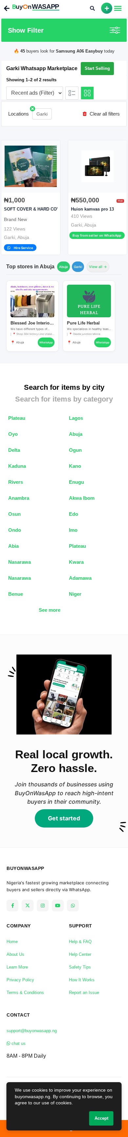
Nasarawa (19, 562)
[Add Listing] (106, 8)
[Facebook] (12, 905)
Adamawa (80, 578)
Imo (73, 530)
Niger (75, 594)
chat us (18, 1043)
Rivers (15, 482)
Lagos (76, 418)
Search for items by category (64, 399)
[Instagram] (43, 905)
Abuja (23, 237)
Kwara (76, 562)
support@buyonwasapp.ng (32, 1030)
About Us (15, 954)
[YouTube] (58, 905)
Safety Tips (80, 967)
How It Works (82, 979)
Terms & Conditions (25, 992)
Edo (73, 514)
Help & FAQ (80, 941)
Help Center (80, 954)
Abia (13, 546)
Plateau (16, 418)
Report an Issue (84, 992)
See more (49, 610)
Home (12, 941)
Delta (14, 450)
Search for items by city (64, 387)
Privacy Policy (20, 979)
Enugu (76, 482)
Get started (64, 818)
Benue (15, 594)
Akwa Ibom (82, 498)
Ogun (75, 450)
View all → (98, 266)
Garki (42, 114)
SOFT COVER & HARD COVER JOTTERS (45, 209)
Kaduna (17, 466)
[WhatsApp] (73, 905)
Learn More (17, 967)
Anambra (18, 498)
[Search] (92, 8)
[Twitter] (27, 905)
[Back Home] (7, 8)
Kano (75, 466)
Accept (101, 1118)
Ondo (14, 530)
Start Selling (97, 68)
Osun (14, 514)
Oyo (13, 434)
